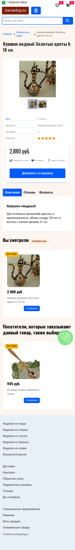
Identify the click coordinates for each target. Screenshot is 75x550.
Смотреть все (39, 241)
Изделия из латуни (15, 430)
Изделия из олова (15, 448)
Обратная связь (13, 478)
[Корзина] (68, 5)
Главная (7, 34)
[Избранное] (57, 5)
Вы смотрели (11, 497)
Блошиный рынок (14, 454)
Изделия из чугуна (15, 436)
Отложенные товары (16, 527)
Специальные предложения (21, 509)
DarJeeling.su (15, 10)
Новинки (8, 515)
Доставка (9, 466)
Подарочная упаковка (17, 485)
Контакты (9, 472)
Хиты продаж (11, 521)
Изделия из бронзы (16, 442)
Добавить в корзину (37, 173)
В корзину (32, 308)
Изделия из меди (23, 34)
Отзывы (8, 491)
